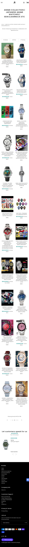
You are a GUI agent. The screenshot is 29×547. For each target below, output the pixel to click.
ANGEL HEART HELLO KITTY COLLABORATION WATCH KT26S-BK (22, 184)
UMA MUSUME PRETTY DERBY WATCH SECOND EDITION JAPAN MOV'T (21, 61)
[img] (14, 433)
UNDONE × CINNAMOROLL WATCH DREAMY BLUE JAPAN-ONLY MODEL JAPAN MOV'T (7, 400)
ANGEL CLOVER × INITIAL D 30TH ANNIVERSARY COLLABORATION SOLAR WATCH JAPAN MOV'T (21, 242)
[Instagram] (5, 536)
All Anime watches (5, 472)
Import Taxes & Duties (6, 498)
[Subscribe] (25, 522)
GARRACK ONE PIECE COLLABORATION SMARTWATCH (7, 122)
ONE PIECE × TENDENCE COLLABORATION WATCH (21, 214)
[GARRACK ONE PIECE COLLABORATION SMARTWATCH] (7, 112)
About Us (3, 489)
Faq (2, 502)
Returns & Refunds (5, 496)
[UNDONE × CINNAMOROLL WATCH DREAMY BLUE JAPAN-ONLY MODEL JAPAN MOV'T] (7, 389)
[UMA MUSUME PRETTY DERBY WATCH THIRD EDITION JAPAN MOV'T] (22, 81)
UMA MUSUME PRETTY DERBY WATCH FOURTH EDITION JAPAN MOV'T (7, 214)
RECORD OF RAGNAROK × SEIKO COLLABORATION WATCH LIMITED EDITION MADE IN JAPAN (7, 370)
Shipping (3, 501)
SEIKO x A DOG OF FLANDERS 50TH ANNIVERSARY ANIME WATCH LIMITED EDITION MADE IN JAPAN (21, 309)
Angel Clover (4, 481)
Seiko (2, 469)
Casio (2, 468)
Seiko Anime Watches (6, 471)
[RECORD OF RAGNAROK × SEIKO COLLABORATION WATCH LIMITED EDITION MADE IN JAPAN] (7, 359)
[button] (19, 64)
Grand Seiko (4, 474)
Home (2, 24)
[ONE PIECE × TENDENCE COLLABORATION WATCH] (22, 204)
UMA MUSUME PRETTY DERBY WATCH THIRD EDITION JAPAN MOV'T (21, 91)
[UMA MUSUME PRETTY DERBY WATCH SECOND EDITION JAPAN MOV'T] (22, 51)
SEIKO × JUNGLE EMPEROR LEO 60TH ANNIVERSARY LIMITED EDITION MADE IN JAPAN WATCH (7, 154)
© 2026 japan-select (6, 542)
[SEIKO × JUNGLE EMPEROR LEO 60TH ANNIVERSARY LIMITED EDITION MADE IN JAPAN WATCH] (7, 143)
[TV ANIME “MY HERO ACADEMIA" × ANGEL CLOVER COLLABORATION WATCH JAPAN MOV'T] (7, 174)
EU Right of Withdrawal (6, 499)
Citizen (3, 475)
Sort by (23, 39)
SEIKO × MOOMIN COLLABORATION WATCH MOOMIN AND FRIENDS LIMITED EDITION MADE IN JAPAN (7, 62)
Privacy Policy (4, 511)
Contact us (3, 504)
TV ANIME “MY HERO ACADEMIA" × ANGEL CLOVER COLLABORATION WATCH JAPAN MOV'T (7, 185)
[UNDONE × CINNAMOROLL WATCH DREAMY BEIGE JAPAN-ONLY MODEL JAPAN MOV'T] (22, 359)
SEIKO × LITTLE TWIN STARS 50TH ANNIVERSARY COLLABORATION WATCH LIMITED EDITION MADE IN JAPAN (22, 124)
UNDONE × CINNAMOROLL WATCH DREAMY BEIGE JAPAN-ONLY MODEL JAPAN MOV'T (22, 370)
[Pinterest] (3, 536)
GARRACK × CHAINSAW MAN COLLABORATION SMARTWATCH (7, 308)
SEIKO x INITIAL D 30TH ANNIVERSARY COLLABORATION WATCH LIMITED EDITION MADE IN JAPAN (7, 92)
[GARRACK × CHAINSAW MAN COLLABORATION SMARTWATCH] (7, 298)
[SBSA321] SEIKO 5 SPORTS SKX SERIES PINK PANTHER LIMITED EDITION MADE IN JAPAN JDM (21, 339)
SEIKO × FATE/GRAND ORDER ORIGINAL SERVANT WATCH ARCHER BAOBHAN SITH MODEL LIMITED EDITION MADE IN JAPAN (7, 339)
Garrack (3, 483)
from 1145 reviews (14, 434)
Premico (3, 480)
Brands (6, 39)
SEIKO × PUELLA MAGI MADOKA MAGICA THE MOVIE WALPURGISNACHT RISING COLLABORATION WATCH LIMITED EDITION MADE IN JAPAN (21, 401)
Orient (2, 477)
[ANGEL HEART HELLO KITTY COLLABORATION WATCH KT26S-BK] (22, 174)
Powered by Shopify (15, 542)
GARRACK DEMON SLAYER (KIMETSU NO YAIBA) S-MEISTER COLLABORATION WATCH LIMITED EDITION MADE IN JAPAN (7, 277)
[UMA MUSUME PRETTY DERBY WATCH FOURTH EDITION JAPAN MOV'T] (7, 204)
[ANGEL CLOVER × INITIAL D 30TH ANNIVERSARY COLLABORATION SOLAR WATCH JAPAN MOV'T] (22, 232)
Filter (15, 39)
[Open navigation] (2, 2)
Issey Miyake (4, 478)
